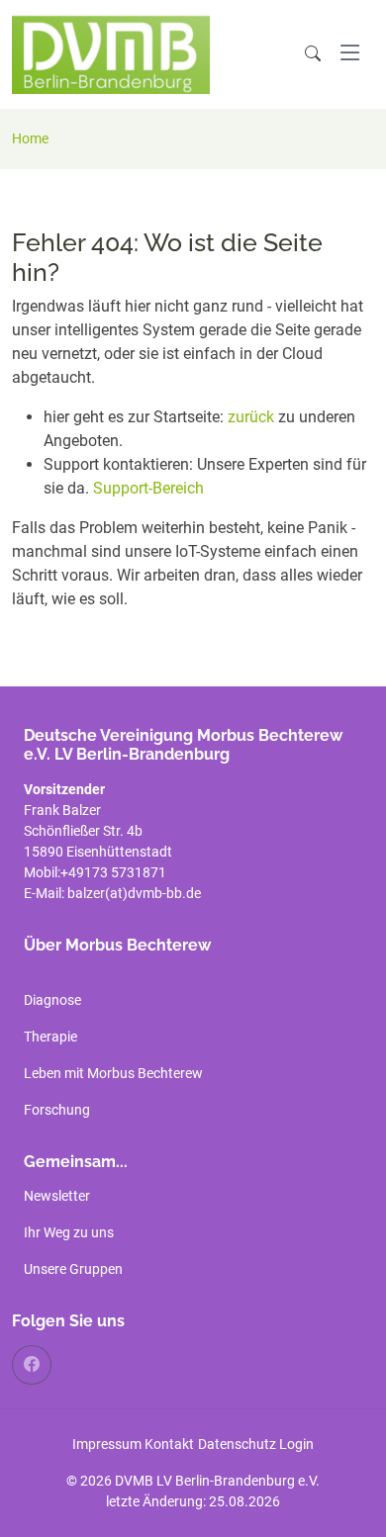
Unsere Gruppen (73, 1269)
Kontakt (169, 1444)
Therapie (50, 1036)
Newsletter (57, 1196)
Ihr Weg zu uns (69, 1232)
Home (30, 138)
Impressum (107, 1444)
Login (296, 1444)
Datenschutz (237, 1444)
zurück (253, 416)
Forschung (57, 1110)
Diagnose (52, 1000)
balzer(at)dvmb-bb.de (135, 893)
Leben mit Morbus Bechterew (113, 1073)
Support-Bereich (148, 488)
